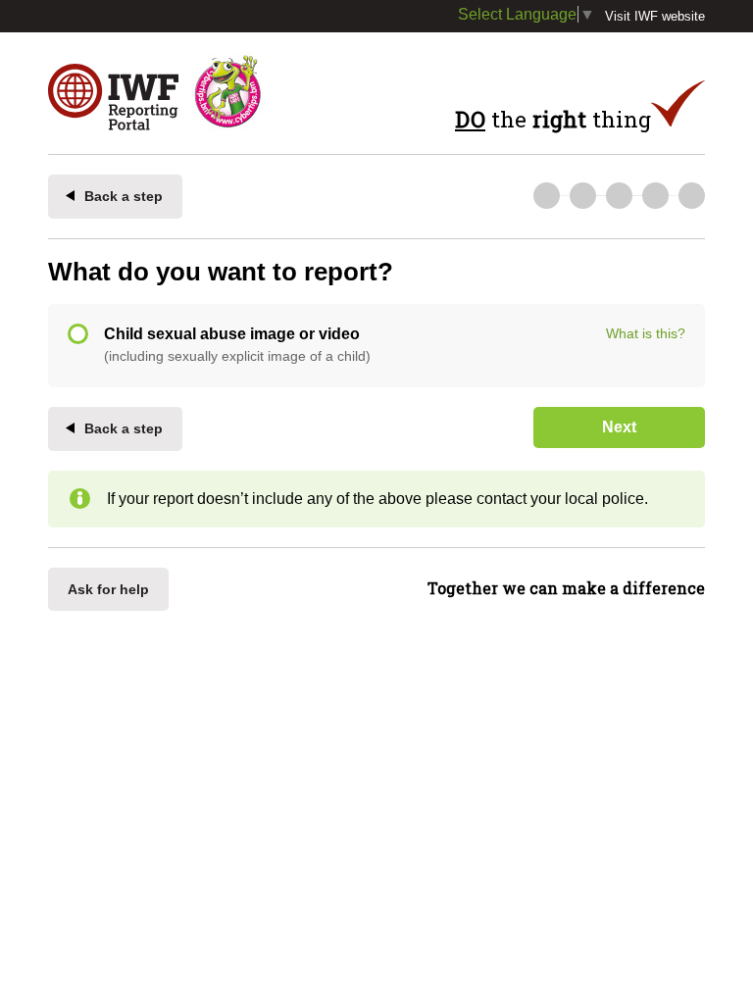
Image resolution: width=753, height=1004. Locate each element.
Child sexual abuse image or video (237, 345)
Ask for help (108, 589)
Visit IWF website (655, 16)
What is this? (645, 333)
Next (619, 427)
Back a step (123, 196)
